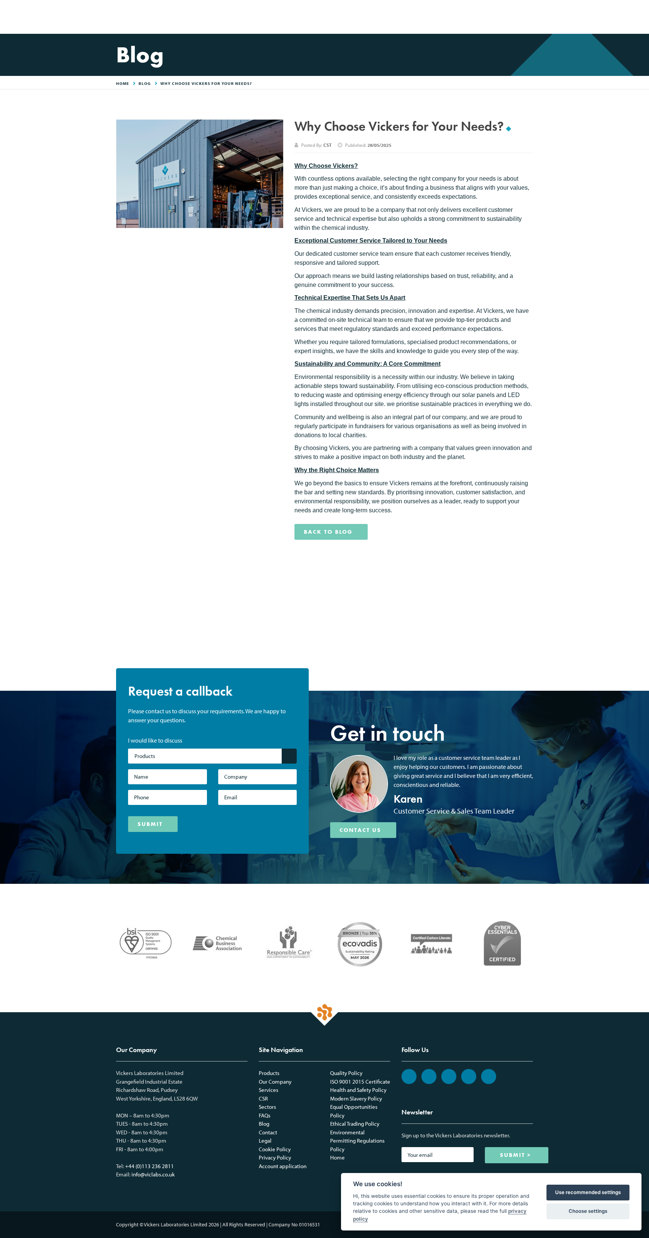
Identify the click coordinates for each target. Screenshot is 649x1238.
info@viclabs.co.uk (153, 1174)
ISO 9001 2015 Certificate (360, 1081)
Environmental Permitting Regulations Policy (357, 1141)
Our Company (275, 1081)
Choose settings (588, 1211)
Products (269, 1072)
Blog (145, 83)
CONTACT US (360, 830)
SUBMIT (150, 824)
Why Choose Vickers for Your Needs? (206, 83)
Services (268, 1089)
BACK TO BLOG (328, 532)
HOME (122, 83)
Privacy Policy (275, 1157)
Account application (282, 1166)
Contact (268, 1132)
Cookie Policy (275, 1149)
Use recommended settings (588, 1192)
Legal (265, 1140)
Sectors (267, 1106)
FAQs (264, 1115)
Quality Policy (346, 1072)
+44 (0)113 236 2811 (149, 1166)
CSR (263, 1098)
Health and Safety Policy (358, 1089)
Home (337, 1157)
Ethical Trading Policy (354, 1123)
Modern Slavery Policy (356, 1098)
